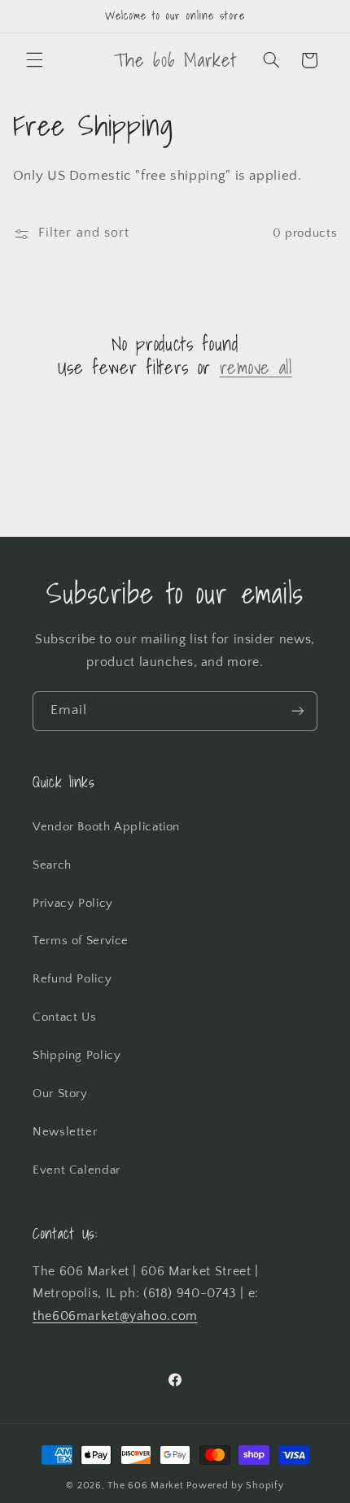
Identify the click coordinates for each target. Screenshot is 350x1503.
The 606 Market (145, 1485)
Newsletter (65, 1132)
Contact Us (64, 1017)
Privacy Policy (73, 903)
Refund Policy (72, 979)
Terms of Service (81, 941)
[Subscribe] (298, 711)
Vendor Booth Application (106, 827)
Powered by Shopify (234, 1485)
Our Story (60, 1093)
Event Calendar (76, 1170)
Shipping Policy (76, 1055)
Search (52, 865)
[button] (34, 60)
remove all (256, 367)
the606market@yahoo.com (115, 1316)
